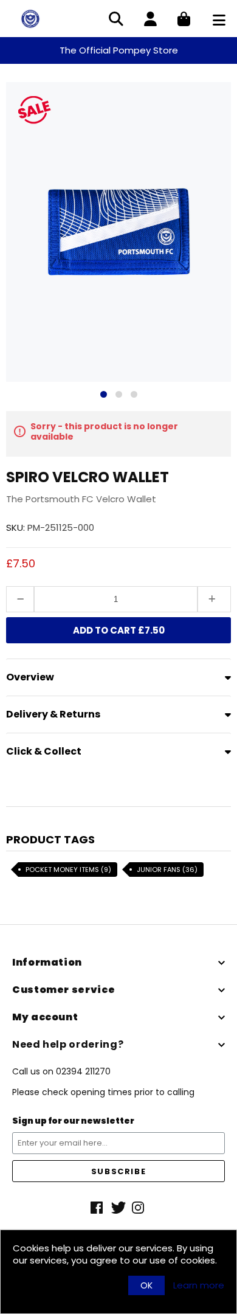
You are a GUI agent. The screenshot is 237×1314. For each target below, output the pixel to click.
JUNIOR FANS (167, 869)
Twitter (118, 1208)
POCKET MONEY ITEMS (68, 869)
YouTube (139, 1208)
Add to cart (119, 630)
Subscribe (118, 1171)
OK (146, 1285)
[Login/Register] (150, 20)
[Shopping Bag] (183, 20)
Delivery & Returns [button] (53, 714)
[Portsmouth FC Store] (30, 18)
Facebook (98, 1208)
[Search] (116, 20)
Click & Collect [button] (43, 751)
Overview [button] (30, 677)
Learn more (198, 1285)
